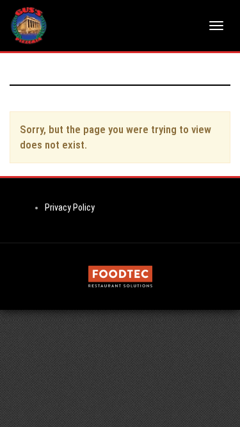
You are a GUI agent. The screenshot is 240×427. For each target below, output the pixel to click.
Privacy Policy (70, 207)
